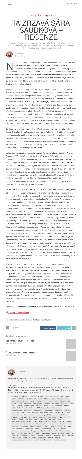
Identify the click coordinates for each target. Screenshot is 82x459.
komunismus (64, 403)
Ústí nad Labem (48, 410)
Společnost (21, 399)
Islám (68, 401)
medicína (66, 405)
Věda (56, 401)
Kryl (58, 428)
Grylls (69, 426)
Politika (14, 399)
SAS (13, 428)
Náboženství (27, 403)
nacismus (23, 431)
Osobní (67, 396)
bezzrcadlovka (61, 426)
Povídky (66, 399)
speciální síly (19, 428)
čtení (50, 440)
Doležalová (15, 435)
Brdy (26, 408)
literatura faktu (28, 410)
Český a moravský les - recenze (21, 352)
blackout (50, 437)
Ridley (63, 440)
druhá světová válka (44, 421)
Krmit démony (56, 435)
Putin (71, 403)
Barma (20, 403)
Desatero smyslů (16, 437)
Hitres (61, 431)
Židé (30, 417)
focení (35, 417)
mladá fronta (69, 433)
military (34, 437)
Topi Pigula (45, 15)
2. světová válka (53, 431)
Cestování (33, 396)
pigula (54, 433)
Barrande (57, 437)
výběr (59, 408)
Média (22, 320)
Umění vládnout (16, 412)
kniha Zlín (35, 412)
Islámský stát (58, 405)
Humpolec (21, 419)
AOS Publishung (40, 415)
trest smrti (20, 408)
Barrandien (29, 440)
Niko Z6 (46, 426)
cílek (35, 419)
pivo (69, 417)
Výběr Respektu (46, 320)
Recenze (28, 320)
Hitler (63, 412)
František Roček (38, 410)
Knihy (13, 401)
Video (40, 399)
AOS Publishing (40, 408)
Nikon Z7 (52, 426)
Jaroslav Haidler (51, 408)
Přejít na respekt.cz (72, 3)
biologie (32, 426)
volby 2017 (61, 419)
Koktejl (46, 424)
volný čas (67, 410)
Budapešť (39, 426)
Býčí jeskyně (15, 426)
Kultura (17, 320)
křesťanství (14, 417)
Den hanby (61, 433)
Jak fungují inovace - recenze (20, 340)
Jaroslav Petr (26, 437)
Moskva (32, 424)
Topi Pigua (44, 431)
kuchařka (19, 415)
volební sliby (52, 419)
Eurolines (63, 424)
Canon (69, 424)
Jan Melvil (57, 412)
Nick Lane (70, 435)
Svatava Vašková (29, 415)
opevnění (68, 421)
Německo (19, 405)
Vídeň (51, 424)
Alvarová (40, 435)
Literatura (25, 401)
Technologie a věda (31, 399)
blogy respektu (42, 437)
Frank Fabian (23, 417)
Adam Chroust (52, 417)
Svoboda (31, 408)
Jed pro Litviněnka (26, 421)
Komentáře (12, 328)
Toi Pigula (24, 433)
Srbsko (46, 405)
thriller (26, 424)
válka (13, 405)
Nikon (56, 424)
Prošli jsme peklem (52, 415)
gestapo (14, 424)
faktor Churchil (26, 412)
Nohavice (37, 428)
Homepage (15, 396)
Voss (51, 412)
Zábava (46, 399)
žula (13, 433)
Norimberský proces (33, 431)
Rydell (41, 419)
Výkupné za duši (45, 433)
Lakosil (35, 421)
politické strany (63, 415)
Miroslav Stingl (62, 417)
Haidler (37, 433)
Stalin (68, 412)
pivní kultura (29, 419)
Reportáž (14, 403)
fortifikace (61, 421)
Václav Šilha (43, 440)
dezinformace (15, 421)
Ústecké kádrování (17, 410)
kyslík (63, 435)
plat (46, 419)
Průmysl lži (48, 435)
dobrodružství (29, 428)
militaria (54, 421)
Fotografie (49, 396)
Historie (19, 401)
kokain (13, 415)
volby (51, 405)
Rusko (32, 401)
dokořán (33, 435)
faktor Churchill (44, 412)
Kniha (11, 320)
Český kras (57, 440)
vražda (13, 408)
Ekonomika (41, 396)
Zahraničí (52, 399)
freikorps (67, 431)
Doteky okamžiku (24, 435)
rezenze (31, 433)
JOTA (32, 405)
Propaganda (55, 403)
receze (36, 440)
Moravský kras (24, 426)
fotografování (42, 417)
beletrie (20, 424)
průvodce (26, 405)
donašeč (63, 428)
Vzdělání (50, 401)
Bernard (14, 419)
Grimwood (39, 424)
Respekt (59, 399)
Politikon (62, 401)
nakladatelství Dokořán (18, 440)
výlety (17, 433)
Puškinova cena (46, 428)
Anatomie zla (15, 431)
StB (54, 428)
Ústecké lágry (59, 410)
